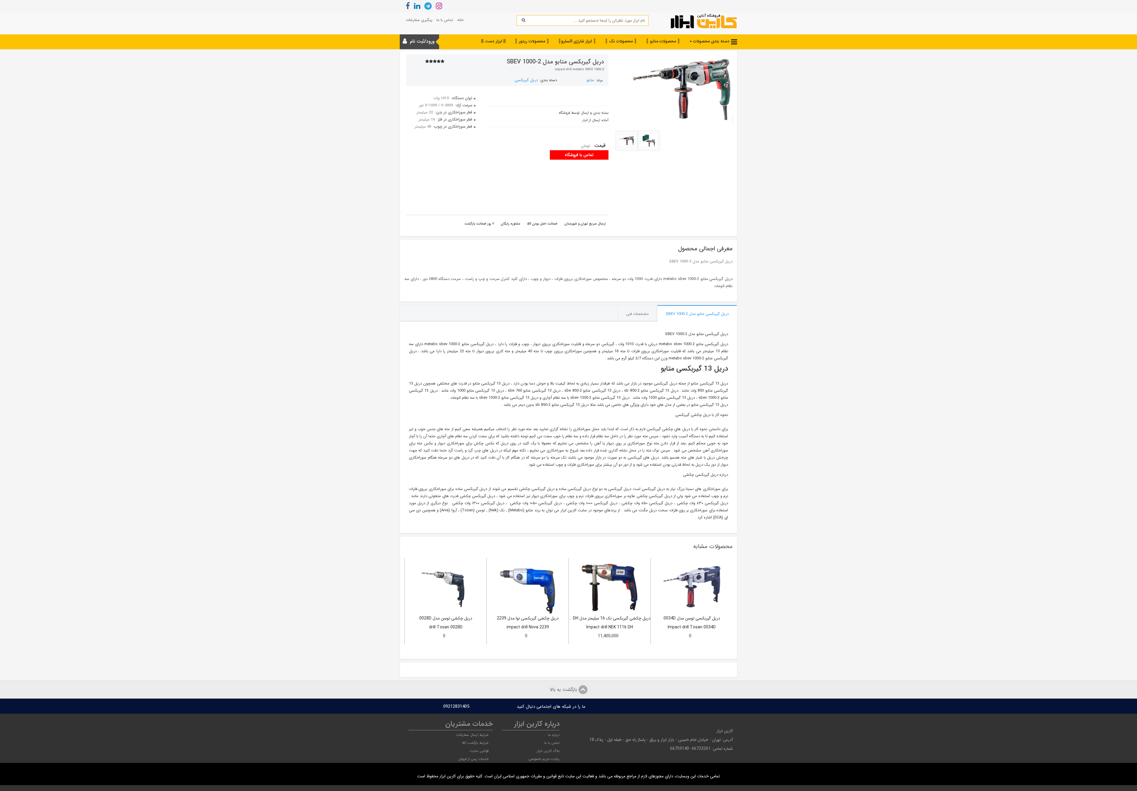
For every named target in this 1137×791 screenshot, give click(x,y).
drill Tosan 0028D (445, 627)
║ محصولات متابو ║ (663, 41)
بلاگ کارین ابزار (548, 751)
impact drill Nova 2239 (528, 627)
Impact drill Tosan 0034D (692, 627)
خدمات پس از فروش (473, 759)
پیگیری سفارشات (419, 20)
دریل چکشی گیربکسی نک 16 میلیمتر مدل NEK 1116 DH (610, 618)
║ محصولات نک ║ (621, 41)
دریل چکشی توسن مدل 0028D (445, 618)
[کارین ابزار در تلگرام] (428, 6)
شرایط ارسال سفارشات (472, 735)
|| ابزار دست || (493, 41)
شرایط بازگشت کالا (475, 743)
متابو (590, 80)
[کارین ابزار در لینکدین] (417, 6)
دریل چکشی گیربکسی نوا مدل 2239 (528, 618)
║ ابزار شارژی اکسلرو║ (577, 41)
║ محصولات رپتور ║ (532, 41)
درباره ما (554, 735)
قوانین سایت (479, 751)
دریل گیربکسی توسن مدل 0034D (692, 618)
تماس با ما (444, 20)
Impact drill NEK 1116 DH (609, 627)
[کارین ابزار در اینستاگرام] (439, 6)
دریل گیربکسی (526, 80)
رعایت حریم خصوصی (544, 759)
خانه (460, 20)
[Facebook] (408, 6)
